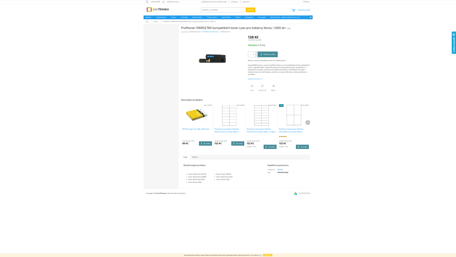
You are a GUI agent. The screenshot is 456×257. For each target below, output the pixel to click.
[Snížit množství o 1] (256, 55)
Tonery (280, 169)
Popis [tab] (185, 157)
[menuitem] (149, 17)
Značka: (225, 32)
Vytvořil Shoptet (304, 193)
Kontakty (246, 2)
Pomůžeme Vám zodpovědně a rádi (214, 2)
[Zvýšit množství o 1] (256, 53)
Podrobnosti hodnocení (210, 32)
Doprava (234, 2)
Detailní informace (254, 79)
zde (261, 255)
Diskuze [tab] (195, 157)
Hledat (250, 10)
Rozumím (267, 255)
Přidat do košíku (269, 54)
